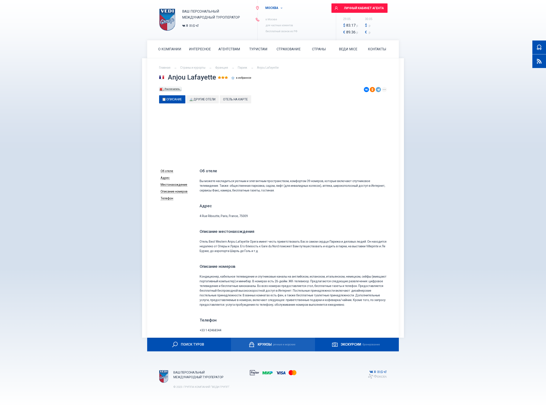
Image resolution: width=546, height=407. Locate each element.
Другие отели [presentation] (204, 99)
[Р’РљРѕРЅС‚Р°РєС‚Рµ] (366, 89)
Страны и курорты (192, 67)
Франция (221, 67)
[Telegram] (378, 89)
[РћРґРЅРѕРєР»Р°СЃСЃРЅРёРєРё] (372, 89)
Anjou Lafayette (268, 67)
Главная (164, 67)
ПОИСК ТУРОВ (192, 344)
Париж (242, 67)
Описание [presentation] (174, 99)
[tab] (172, 99)
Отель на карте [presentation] (235, 99)
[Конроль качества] (539, 47)
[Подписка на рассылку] (539, 61)
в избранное (243, 78)
